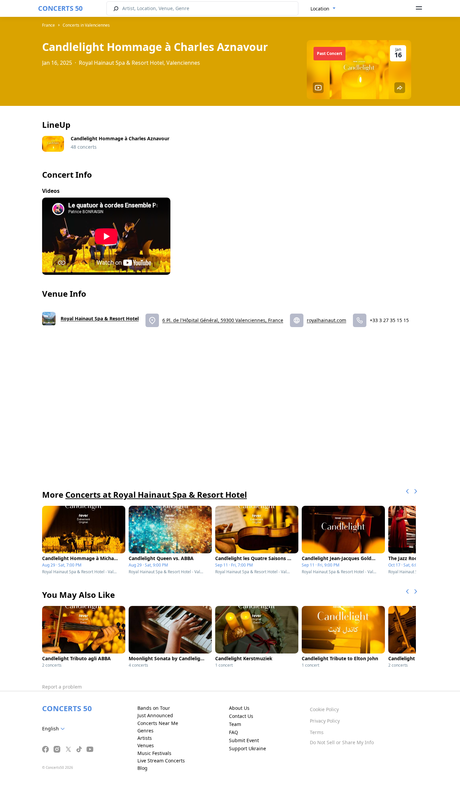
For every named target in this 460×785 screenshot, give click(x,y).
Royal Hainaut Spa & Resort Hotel (100, 318)
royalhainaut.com (326, 320)
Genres (145, 730)
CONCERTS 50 (60, 8)
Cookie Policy (324, 709)
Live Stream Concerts (161, 760)
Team (235, 724)
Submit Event (244, 740)
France (48, 25)
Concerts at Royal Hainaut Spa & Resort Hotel (156, 494)
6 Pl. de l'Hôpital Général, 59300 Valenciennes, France (222, 320)
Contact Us (241, 716)
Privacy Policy (325, 721)
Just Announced (155, 715)
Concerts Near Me (157, 723)
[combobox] (323, 9)
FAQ (233, 732)
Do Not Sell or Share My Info (342, 742)
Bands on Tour (153, 708)
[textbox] (54, 728)
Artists (144, 738)
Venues (145, 745)
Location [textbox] (319, 8)
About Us (239, 708)
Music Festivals (154, 753)
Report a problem (62, 687)
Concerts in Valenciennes (86, 25)
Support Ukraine (247, 748)
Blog (142, 768)
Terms (317, 732)
